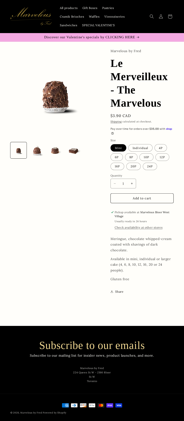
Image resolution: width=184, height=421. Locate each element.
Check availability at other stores (138, 227)
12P (162, 157)
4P (161, 148)
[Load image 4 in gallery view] (73, 150)
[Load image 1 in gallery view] (18, 150)
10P (146, 157)
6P (117, 157)
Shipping (116, 121)
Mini (118, 148)
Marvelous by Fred (31, 412)
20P (133, 166)
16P (117, 166)
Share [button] (119, 291)
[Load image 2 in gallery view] (37, 150)
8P (131, 157)
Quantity (116, 175)
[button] (151, 16)
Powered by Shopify (54, 412)
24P (150, 166)
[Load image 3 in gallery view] (55, 150)
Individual (140, 148)
